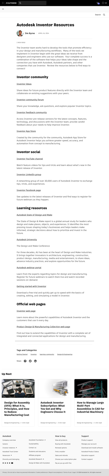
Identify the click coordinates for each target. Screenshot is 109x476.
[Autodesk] (11, 3)
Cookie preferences (42, 472)
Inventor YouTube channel (30, 158)
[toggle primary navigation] (4, 3)
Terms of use (67, 472)
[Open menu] (3, 9)
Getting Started (22, 354)
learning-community (47, 354)
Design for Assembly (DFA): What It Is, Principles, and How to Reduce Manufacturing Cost (17, 409)
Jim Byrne (30, 33)
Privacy (5, 472)
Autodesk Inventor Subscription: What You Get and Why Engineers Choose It (53, 407)
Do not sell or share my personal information (21, 472)
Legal (74, 472)
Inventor (34, 354)
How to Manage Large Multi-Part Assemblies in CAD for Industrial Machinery (90, 407)
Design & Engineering (64, 354)
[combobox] (32, 3)
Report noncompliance (55, 472)
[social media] (8, 463)
